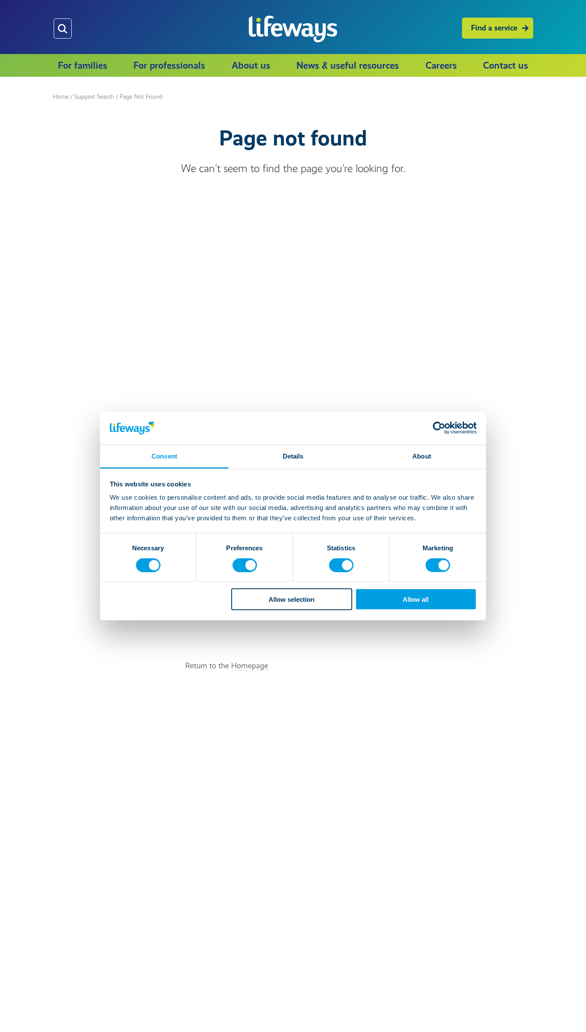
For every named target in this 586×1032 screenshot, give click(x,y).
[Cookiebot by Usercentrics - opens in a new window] (439, 428)
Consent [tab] (164, 455)
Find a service (494, 28)
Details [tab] (293, 455)
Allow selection (291, 599)
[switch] (245, 565)
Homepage (249, 665)
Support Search (94, 96)
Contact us (505, 65)
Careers (441, 65)
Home (61, 96)
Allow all (416, 599)
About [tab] (421, 455)
